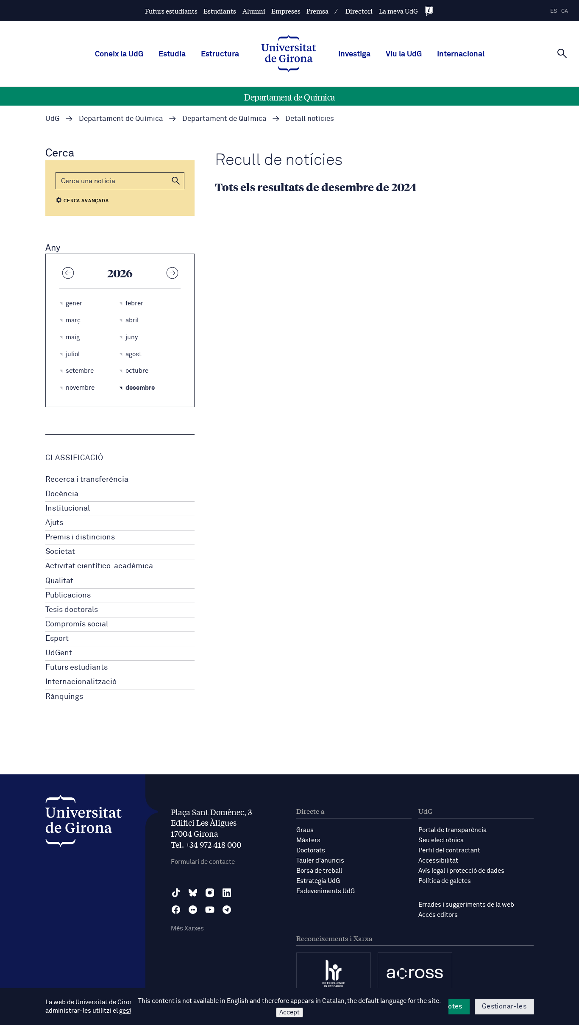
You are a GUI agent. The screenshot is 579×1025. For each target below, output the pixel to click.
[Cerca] (562, 53)
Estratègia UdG (318, 881)
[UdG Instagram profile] (210, 893)
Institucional (67, 508)
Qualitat (59, 581)
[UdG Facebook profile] (176, 910)
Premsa (317, 11)
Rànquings (64, 697)
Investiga (354, 54)
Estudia (172, 54)
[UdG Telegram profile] (227, 910)
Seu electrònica (441, 840)
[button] (175, 180)
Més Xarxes (187, 928)
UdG (52, 119)
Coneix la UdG (119, 54)
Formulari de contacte (203, 862)
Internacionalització (81, 682)
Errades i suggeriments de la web (466, 905)
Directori (359, 11)
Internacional (460, 54)
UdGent (58, 653)
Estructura (220, 54)
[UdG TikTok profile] (176, 893)
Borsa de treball (319, 871)
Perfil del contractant (449, 850)
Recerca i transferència (86, 479)
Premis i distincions (80, 537)
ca (564, 11)
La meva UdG (398, 11)
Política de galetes (444, 881)
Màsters (308, 840)
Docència (61, 494)
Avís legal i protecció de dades (461, 871)
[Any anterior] (67, 272)
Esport (57, 638)
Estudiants (219, 11)
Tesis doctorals (71, 610)
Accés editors (438, 915)
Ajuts (54, 523)
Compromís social (76, 624)
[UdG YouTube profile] (210, 910)
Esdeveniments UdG (325, 891)
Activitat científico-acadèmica (99, 566)
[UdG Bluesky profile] (193, 893)
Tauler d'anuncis (320, 860)
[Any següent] (172, 272)
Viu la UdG (404, 54)
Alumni (253, 11)
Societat (60, 552)
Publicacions (68, 595)
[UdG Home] (288, 54)
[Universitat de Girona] (83, 823)
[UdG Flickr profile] (193, 910)
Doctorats (310, 850)
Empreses (286, 11)
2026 (120, 272)
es (553, 11)
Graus (305, 830)
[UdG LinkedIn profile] (227, 893)
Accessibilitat (438, 860)
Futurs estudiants (171, 11)
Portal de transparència (452, 830)
